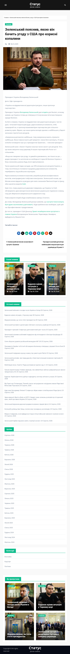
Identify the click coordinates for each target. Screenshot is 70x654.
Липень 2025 (9, 498)
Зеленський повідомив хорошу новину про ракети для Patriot (25, 353)
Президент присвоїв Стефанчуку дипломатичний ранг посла (25, 330)
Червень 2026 (9, 445)
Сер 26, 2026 (13, 291)
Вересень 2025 (10, 489)
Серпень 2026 (9, 435)
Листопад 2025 (10, 479)
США (24, 184)
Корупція (8, 561)
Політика (8, 24)
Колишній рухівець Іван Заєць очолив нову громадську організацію (27, 409)
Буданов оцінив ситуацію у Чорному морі (35, 286)
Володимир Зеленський (29, 112)
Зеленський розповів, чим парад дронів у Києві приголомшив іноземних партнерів (33, 358)
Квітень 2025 (9, 513)
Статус (35, 4)
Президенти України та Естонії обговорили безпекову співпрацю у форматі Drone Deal (34, 346)
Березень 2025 (10, 518)
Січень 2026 (9, 469)
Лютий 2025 (9, 523)
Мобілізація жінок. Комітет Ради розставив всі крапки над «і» (25, 365)
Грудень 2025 (9, 474)
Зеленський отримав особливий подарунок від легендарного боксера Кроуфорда (32, 334)
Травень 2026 (9, 450)
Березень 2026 (10, 459)
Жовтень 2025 (9, 484)
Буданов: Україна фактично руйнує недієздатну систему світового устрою (29, 377)
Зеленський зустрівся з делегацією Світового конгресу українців (27, 325)
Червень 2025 (9, 503)
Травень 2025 (9, 508)
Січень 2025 (9, 528)
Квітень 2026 (9, 455)
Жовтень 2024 (9, 542)
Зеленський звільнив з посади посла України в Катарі (13, 289)
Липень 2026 (9, 440)
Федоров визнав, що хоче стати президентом (55, 287)
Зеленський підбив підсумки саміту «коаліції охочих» (23, 421)
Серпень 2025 (9, 493)
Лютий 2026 (9, 464)
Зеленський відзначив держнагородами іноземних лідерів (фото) (27, 404)
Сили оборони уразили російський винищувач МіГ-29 (23, 341)
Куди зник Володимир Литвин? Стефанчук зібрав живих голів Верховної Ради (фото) (33, 390)
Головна (6, 17)
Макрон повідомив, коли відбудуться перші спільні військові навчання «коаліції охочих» (34, 414)
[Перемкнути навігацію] (5, 5)
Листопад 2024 (10, 537)
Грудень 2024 (9, 532)
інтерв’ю (44, 112)
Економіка (8, 557)
